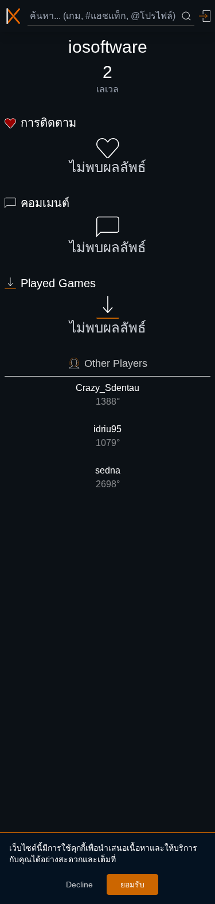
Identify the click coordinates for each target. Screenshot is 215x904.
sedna (107, 477)
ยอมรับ (132, 884)
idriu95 (107, 436)
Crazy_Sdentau (107, 394)
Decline (79, 884)
